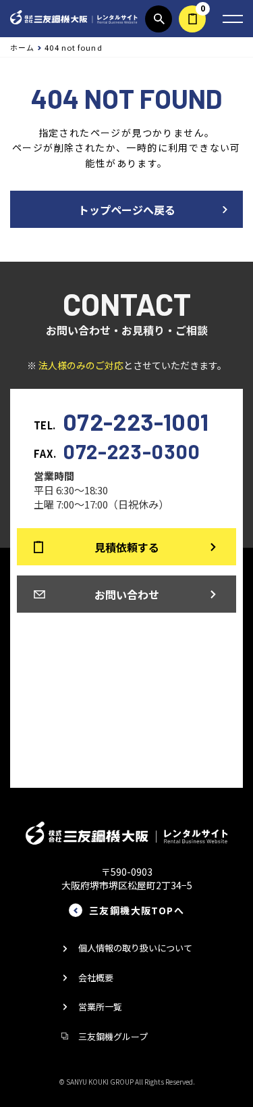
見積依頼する (192, 18)
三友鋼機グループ (113, 1036)
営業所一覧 (100, 1006)
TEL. (121, 420)
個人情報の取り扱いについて (135, 947)
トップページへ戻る (126, 210)
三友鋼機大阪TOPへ (136, 910)
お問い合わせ (126, 594)
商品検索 (158, 18)
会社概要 (95, 977)
